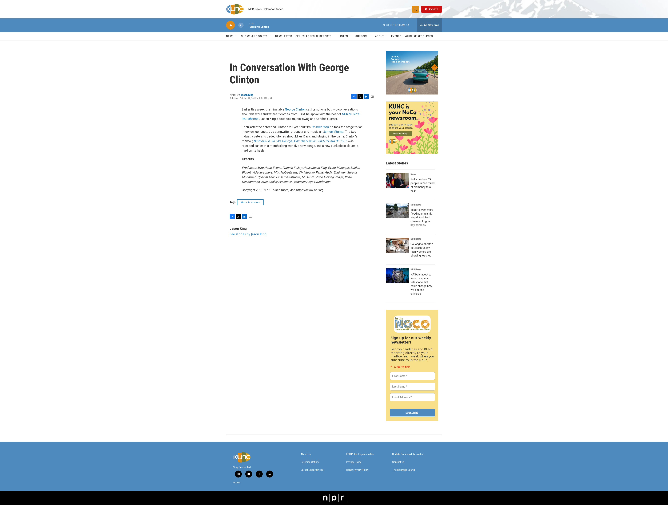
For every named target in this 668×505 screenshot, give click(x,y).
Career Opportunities (312, 470)
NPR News (416, 204)
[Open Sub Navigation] (236, 36)
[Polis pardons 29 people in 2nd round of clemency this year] (397, 180)
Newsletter (283, 36)
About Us (306, 454)
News (413, 174)
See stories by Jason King (248, 234)
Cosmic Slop (320, 127)
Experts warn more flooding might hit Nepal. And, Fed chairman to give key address (422, 217)
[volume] (241, 25)
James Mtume (333, 131)
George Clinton (295, 109)
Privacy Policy (353, 462)
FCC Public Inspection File (360, 454)
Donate (433, 9)
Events (396, 36)
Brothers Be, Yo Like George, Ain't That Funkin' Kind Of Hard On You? (300, 141)
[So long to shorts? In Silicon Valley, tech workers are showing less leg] (397, 245)
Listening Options (310, 462)
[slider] (246, 25)
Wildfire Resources (419, 36)
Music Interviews (250, 202)
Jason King (247, 95)
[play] (230, 25)
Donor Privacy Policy (357, 470)
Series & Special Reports (313, 36)
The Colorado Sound (403, 470)
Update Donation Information (408, 454)
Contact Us (398, 462)
